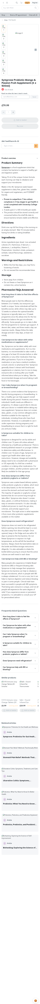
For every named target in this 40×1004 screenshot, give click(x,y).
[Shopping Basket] (21, 3)
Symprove (6, 167)
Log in (27, 2)
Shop (3, 15)
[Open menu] (7, 3)
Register (35, 2)
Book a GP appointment (18, 15)
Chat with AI (33, 15)
